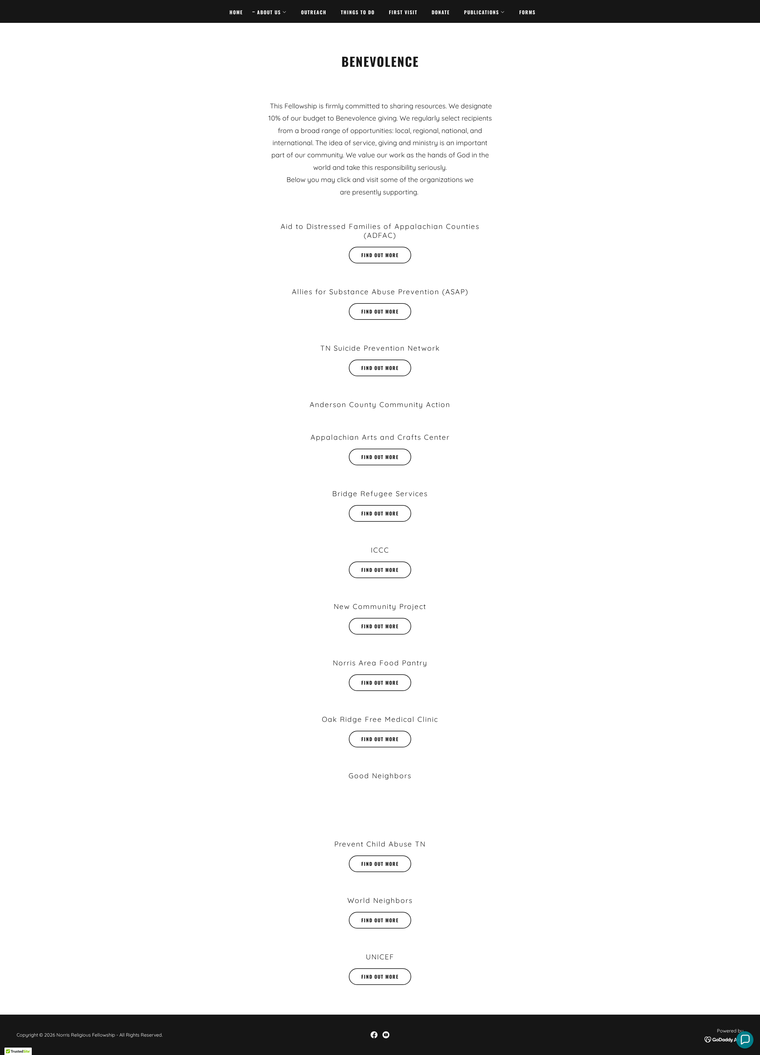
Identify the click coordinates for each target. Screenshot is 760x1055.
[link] (374, 1035)
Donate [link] (441, 12)
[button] (269, 12)
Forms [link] (527, 12)
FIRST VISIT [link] (403, 12)
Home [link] (236, 12)
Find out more (380, 255)
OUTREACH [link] (314, 12)
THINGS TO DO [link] (358, 12)
